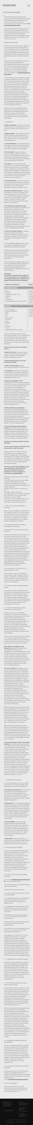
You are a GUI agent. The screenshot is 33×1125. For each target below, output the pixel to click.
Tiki (25, 1122)
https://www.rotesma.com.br (17, 24)
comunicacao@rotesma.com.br (18, 1079)
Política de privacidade (20, 1119)
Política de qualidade (10, 1121)
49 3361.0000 (9, 1110)
